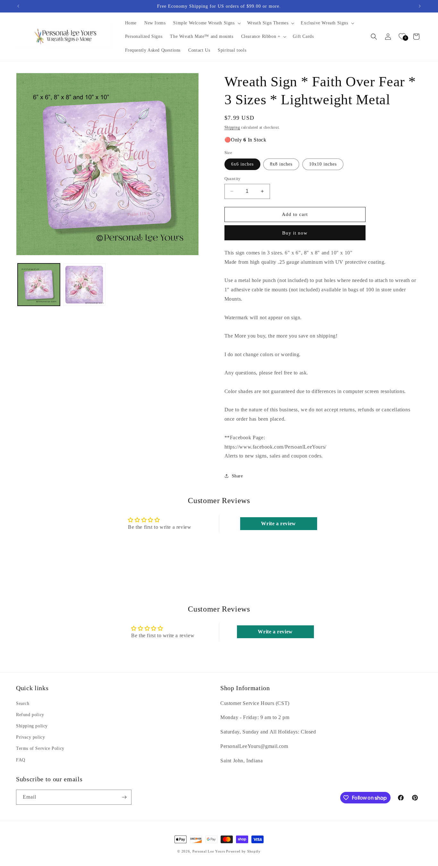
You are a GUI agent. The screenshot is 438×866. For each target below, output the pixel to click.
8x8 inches (281, 164)
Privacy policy (30, 737)
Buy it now (294, 233)
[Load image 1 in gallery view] (39, 284)
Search (22, 703)
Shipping (232, 127)
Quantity (232, 178)
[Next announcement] (420, 6)
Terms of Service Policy (40, 748)
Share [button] (237, 476)
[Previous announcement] (18, 6)
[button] (206, 23)
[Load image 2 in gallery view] (84, 284)
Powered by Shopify (243, 851)
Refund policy (30, 714)
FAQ (20, 760)
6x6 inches (242, 164)
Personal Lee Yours (208, 851)
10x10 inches (323, 164)
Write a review (278, 523)
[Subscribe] (124, 797)
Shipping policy (32, 726)
